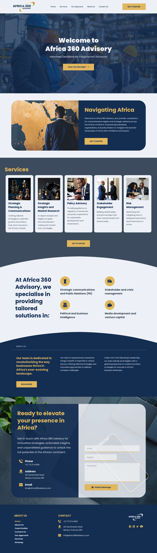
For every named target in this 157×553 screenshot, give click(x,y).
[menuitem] (53, 6)
